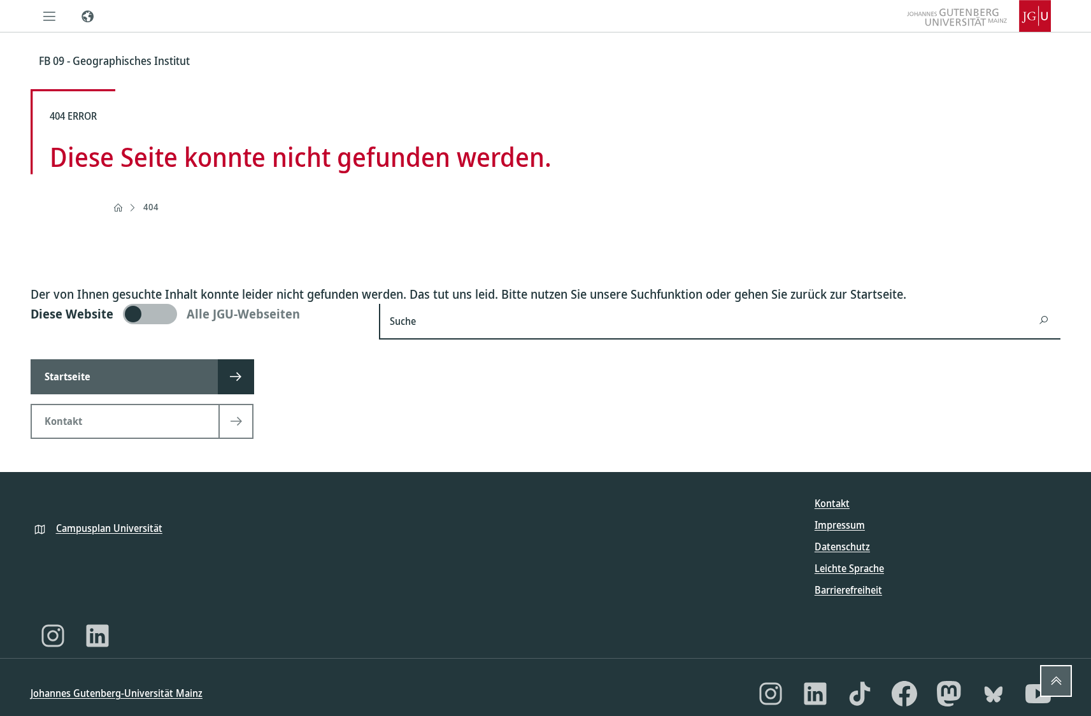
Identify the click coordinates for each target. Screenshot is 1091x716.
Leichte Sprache (849, 568)
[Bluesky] (993, 693)
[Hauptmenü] (50, 16)
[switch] (197, 314)
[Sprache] (88, 16)
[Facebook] (904, 693)
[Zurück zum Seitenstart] (1056, 681)
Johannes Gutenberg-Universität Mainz (117, 693)
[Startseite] (118, 207)
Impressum (840, 525)
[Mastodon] (949, 693)
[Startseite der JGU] (979, 16)
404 (151, 207)
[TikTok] (860, 693)
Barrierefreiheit (848, 590)
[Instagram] (53, 635)
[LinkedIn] (97, 635)
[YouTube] (1038, 693)
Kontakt (832, 503)
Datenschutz (842, 547)
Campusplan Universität (109, 528)
